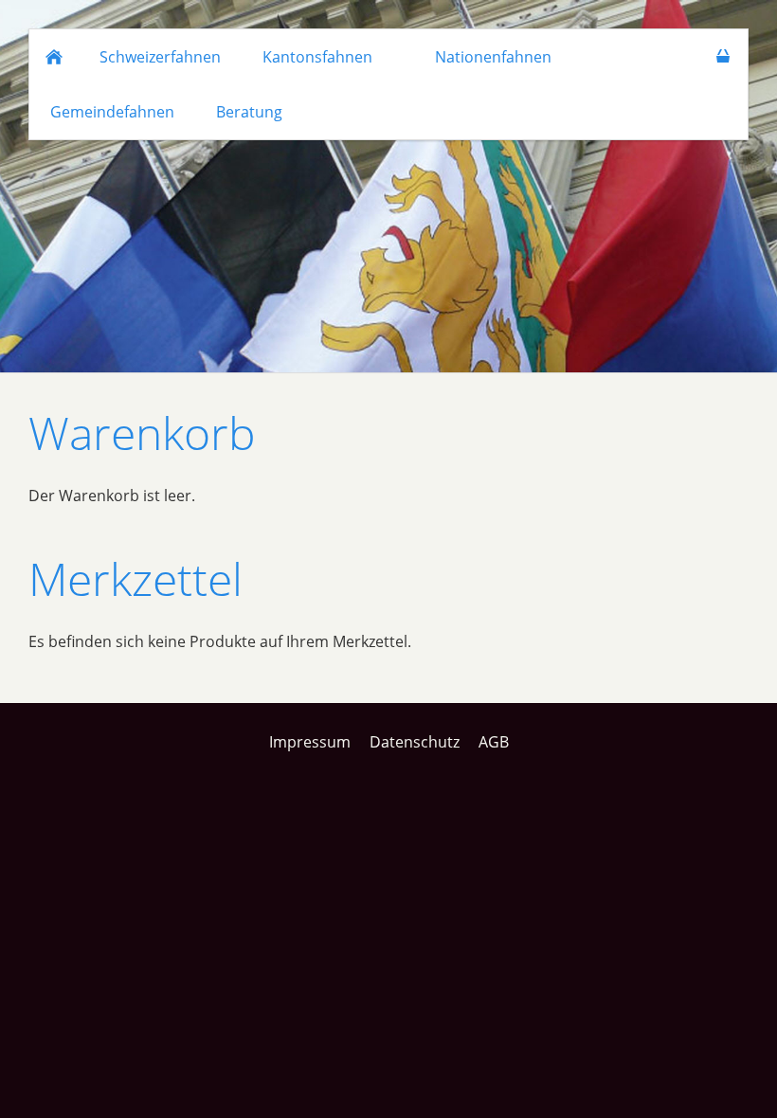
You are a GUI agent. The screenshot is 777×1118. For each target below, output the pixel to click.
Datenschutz (415, 741)
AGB (494, 741)
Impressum (310, 741)
